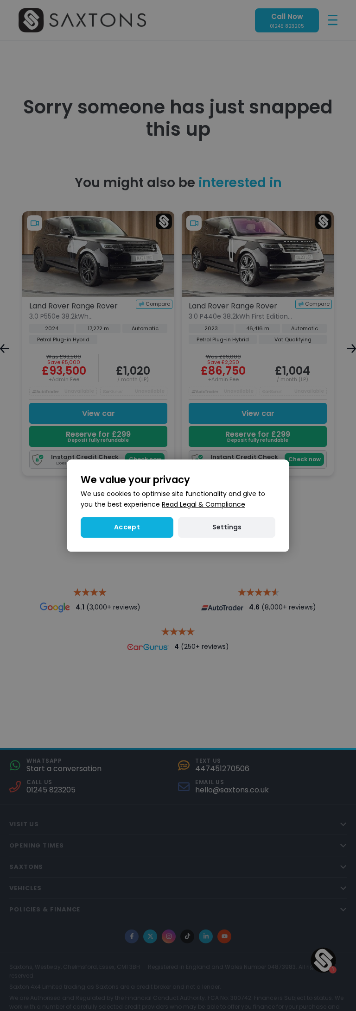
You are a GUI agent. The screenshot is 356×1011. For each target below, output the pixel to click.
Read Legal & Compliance (203, 504)
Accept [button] (127, 527)
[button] (226, 527)
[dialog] (178, 505)
